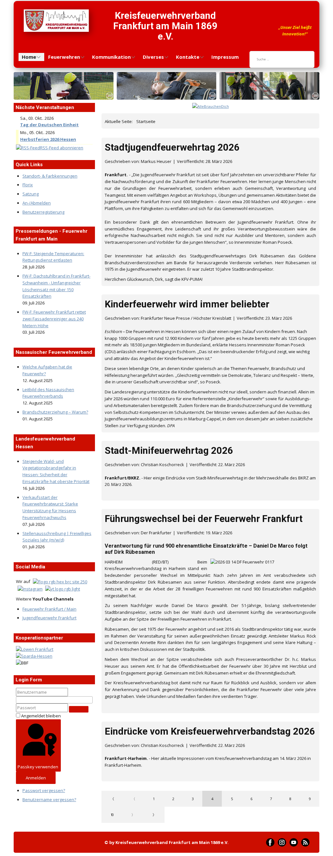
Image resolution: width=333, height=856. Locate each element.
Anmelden (36, 778)
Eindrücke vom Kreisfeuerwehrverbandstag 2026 (210, 731)
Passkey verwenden (38, 767)
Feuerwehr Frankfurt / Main (49, 609)
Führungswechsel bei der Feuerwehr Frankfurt (203, 518)
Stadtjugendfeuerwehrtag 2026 (172, 147)
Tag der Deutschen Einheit (49, 125)
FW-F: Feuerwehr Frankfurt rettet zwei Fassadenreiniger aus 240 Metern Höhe (54, 319)
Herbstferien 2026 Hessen (48, 139)
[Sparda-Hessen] (34, 656)
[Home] (56, 20)
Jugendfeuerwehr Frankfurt (49, 618)
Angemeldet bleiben (41, 716)
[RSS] (305, 842)
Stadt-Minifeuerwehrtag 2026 (169, 450)
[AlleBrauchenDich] (210, 106)
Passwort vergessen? (43, 790)
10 (112, 814)
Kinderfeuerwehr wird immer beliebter (187, 304)
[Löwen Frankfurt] (34, 649)
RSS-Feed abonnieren (61, 148)
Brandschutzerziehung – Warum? (55, 412)
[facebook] (270, 842)
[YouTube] (293, 842)
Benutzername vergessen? (49, 799)
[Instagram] (282, 842)
